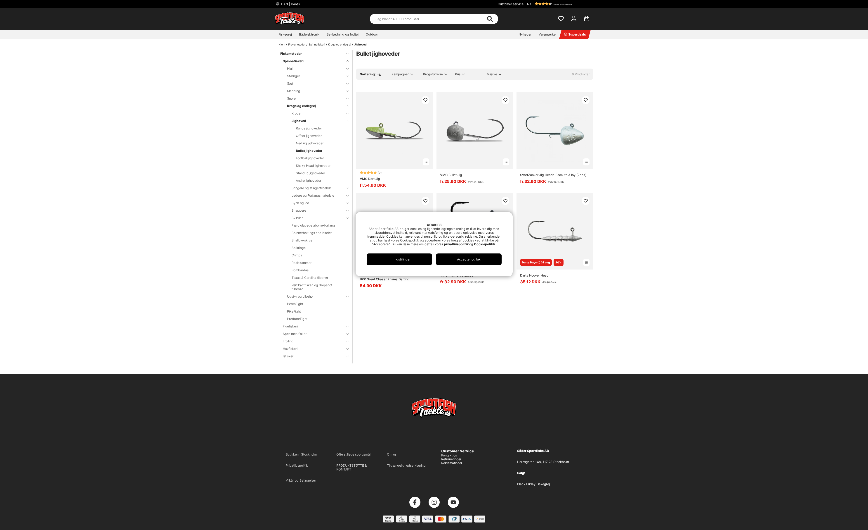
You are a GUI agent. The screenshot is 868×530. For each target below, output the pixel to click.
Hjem (281, 44)
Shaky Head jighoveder (313, 165)
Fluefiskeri (290, 326)
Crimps (297, 255)
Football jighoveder (310, 158)
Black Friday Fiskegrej (533, 484)
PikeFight (294, 311)
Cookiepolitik (484, 244)
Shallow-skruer (303, 240)
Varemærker (548, 34)
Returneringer (451, 459)
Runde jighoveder (309, 128)
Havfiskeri (290, 349)
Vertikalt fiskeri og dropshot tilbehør (312, 287)
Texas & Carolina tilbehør (310, 277)
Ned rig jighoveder (309, 143)
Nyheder (525, 34)
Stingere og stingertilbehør (311, 188)
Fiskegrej (285, 34)
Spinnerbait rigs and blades (312, 233)
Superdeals (577, 34)
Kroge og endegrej (339, 44)
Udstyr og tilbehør (300, 296)
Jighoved (360, 44)
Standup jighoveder (310, 173)
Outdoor (372, 34)
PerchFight (295, 304)
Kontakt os (449, 455)
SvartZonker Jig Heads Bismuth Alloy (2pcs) (553, 175)
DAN (290, 4)
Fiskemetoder (296, 44)
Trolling (288, 341)
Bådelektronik (309, 34)
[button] (559, 4)
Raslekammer (301, 263)
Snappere (299, 210)
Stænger (293, 76)
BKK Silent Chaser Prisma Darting (384, 279)
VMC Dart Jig (370, 179)
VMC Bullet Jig (451, 175)
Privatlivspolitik (297, 465)
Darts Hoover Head (534, 275)
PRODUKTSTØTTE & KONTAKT (351, 467)
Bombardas (300, 270)
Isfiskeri (288, 356)
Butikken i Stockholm (301, 454)
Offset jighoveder (309, 136)
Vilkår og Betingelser (301, 480)
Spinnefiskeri (317, 44)
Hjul (289, 68)
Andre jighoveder (308, 180)
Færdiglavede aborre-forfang (313, 225)
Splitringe (299, 248)
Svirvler (297, 218)
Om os (391, 454)
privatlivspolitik (456, 244)
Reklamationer (451, 463)
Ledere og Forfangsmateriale (313, 195)
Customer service (511, 4)
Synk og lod (300, 203)
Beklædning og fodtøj (343, 34)
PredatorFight (297, 319)
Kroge (296, 113)
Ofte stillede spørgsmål (353, 454)
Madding (293, 91)
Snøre (291, 98)
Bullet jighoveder (309, 151)
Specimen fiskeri (295, 334)
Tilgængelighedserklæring (406, 465)
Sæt (290, 83)
